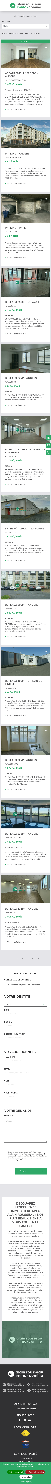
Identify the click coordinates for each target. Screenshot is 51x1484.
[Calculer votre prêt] (48, 437)
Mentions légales (26, 1461)
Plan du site (26, 1458)
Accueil (21, 16)
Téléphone (9, 1057)
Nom (6, 1010)
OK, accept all (16, 1472)
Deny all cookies (36, 1472)
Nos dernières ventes (26, 1408)
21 (33, 958)
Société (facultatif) (14, 1034)
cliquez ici (19, 1160)
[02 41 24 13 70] (48, 452)
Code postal (11, 1093)
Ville (6, 1081)
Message (8, 1115)
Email (7, 1069)
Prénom (8, 1022)
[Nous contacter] (48, 445)
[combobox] (23, 26)
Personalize (26, 1477)
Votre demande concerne (17, 980)
